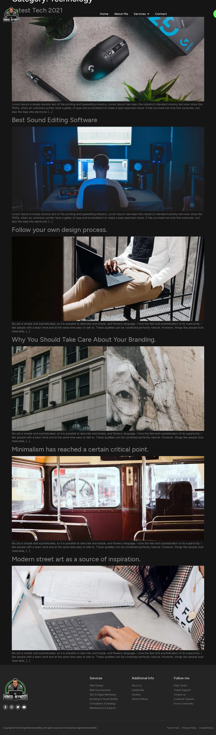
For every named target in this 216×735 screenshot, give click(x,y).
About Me (121, 14)
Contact (161, 14)
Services (140, 14)
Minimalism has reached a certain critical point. (80, 449)
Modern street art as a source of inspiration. (76, 559)
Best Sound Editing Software (54, 120)
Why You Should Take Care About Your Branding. (84, 339)
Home (104, 14)
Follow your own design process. (59, 230)
